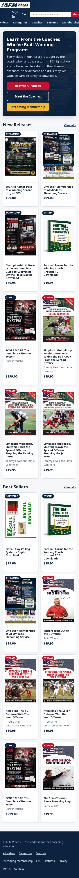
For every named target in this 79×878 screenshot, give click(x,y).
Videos (4, 22)
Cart (25, 14)
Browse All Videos (28, 86)
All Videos (9, 853)
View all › (70, 125)
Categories (20, 22)
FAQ (39, 861)
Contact (19, 868)
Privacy (62, 861)
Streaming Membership (28, 107)
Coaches (37, 22)
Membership (70, 22)
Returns (50, 861)
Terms (7, 868)
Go (75, 14)
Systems (52, 22)
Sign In (15, 14)
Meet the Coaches (28, 96)
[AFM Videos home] (15, 5)
